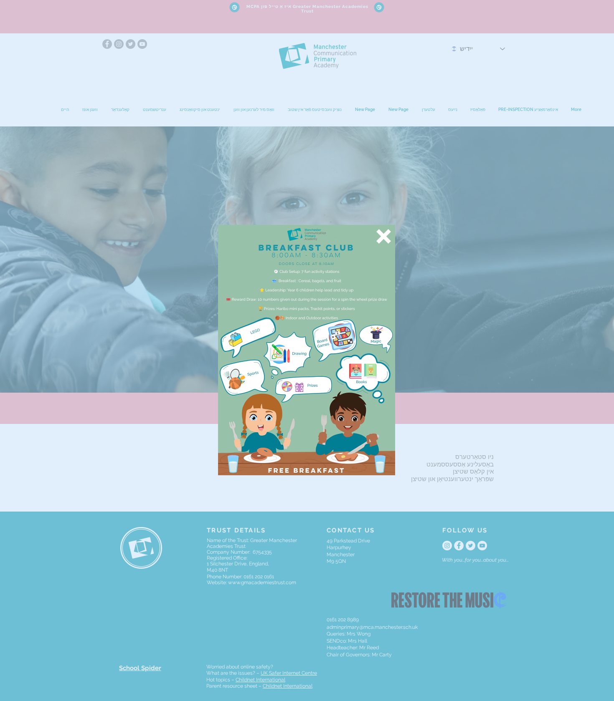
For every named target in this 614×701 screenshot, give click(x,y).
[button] (383, 236)
